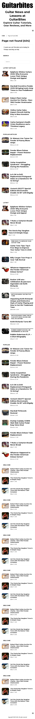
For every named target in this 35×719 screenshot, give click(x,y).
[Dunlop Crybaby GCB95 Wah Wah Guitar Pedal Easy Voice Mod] (5, 422)
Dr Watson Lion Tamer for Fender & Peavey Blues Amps (21, 140)
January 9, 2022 (14, 427)
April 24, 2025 (14, 128)
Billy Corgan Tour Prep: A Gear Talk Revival (21, 259)
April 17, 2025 (14, 225)
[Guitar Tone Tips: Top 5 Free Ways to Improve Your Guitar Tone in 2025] (5, 242)
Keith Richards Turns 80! (20, 319)
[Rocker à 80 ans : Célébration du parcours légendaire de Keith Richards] (5, 281)
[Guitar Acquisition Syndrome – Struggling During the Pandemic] (5, 164)
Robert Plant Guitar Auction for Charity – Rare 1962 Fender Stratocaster (21, 100)
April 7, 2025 (13, 262)
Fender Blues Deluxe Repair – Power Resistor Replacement (20, 152)
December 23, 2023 (15, 288)
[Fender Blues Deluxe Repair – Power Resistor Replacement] (5, 152)
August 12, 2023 (14, 339)
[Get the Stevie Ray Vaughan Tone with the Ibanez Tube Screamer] (5, 490)
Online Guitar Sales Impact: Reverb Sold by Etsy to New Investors (20, 112)
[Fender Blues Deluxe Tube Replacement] (5, 434)
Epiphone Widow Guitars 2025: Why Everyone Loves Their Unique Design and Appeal (21, 75)
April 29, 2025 (14, 92)
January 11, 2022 (14, 437)
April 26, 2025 (14, 104)
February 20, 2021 (14, 145)
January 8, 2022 (14, 157)
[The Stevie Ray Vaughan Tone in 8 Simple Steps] (4, 232)
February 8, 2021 (14, 195)
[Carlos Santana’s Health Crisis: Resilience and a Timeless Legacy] (5, 124)
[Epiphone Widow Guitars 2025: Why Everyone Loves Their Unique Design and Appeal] (5, 73)
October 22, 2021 (14, 415)
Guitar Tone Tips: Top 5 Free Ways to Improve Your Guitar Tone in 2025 (20, 245)
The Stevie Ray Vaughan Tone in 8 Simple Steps (19, 232)
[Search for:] (17, 61)
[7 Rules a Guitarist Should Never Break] (5, 222)
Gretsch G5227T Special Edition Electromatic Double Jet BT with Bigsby (21, 191)
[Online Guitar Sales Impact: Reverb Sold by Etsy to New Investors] (5, 112)
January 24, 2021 (14, 169)
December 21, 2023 (15, 324)
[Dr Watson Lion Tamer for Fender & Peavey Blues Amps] (5, 140)
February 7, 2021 (14, 183)
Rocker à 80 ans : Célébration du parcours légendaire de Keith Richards (20, 283)
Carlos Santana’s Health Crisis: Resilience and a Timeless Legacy (20, 124)
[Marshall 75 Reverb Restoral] (5, 412)
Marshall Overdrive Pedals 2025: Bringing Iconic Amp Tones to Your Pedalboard (21, 88)
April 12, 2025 (14, 252)
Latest (6, 202)
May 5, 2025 (13, 80)
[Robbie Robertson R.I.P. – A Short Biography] (5, 331)
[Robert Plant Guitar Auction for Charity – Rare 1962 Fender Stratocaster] (5, 100)
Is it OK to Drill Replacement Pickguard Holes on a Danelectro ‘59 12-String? (21, 178)
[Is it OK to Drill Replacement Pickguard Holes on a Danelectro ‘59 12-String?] (5, 176)
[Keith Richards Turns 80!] (5, 316)
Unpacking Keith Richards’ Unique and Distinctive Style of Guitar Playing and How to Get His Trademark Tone (21, 301)
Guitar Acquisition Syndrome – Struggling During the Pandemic (20, 164)
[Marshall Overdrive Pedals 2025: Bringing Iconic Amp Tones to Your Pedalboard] (5, 87)
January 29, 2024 (14, 274)
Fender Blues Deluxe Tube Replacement (21, 434)
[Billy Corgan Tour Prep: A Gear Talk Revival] (5, 259)
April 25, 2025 (14, 116)
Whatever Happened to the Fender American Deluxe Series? (20, 270)
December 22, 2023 (15, 309)
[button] (33, 30)
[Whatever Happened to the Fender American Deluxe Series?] (5, 269)
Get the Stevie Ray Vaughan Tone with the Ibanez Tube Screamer (20, 490)
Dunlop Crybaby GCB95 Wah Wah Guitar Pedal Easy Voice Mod (20, 423)
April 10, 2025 (14, 494)
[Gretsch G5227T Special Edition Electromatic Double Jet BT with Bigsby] (5, 190)
